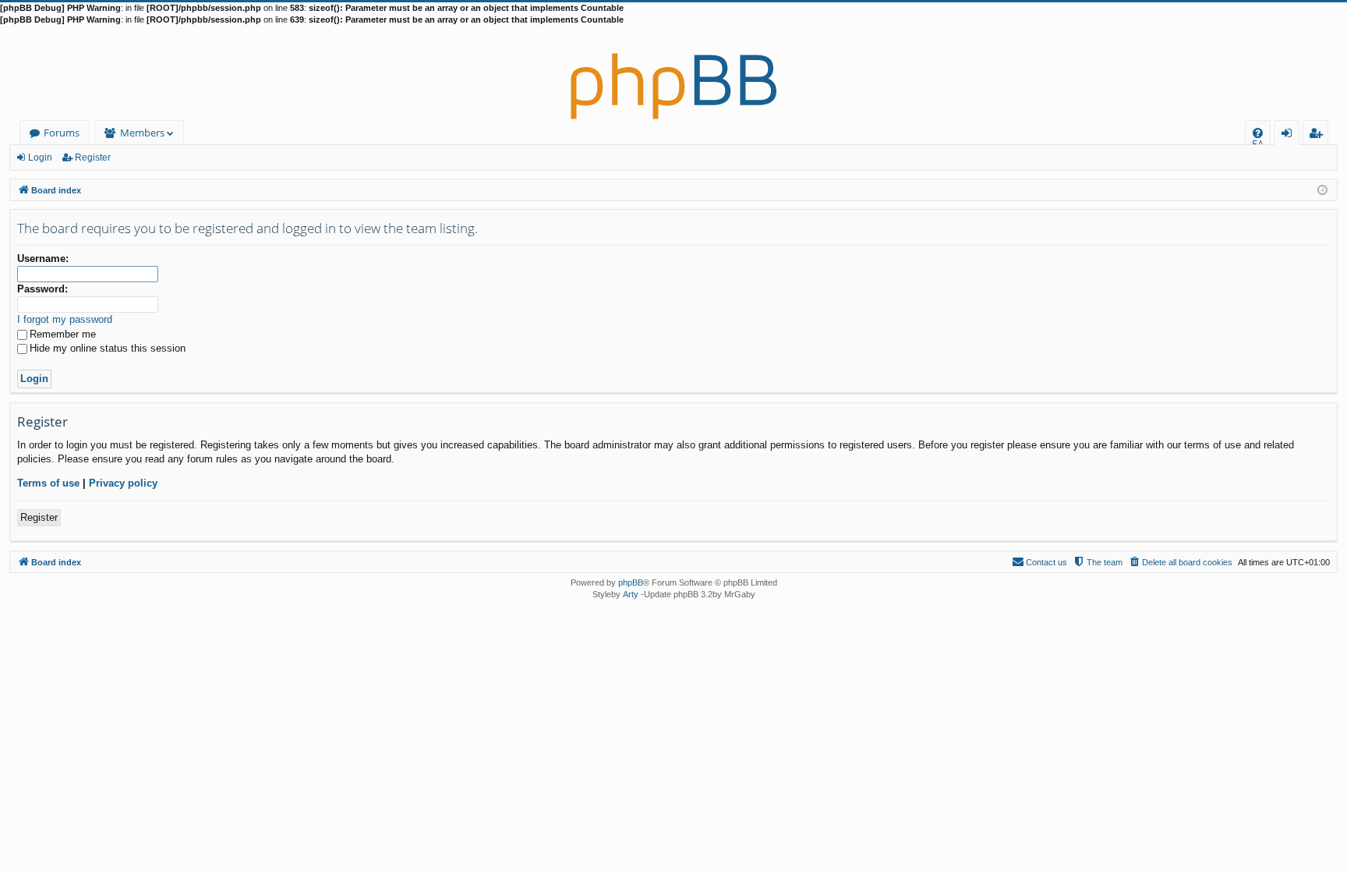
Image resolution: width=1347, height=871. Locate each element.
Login (40, 157)
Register (93, 157)
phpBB (630, 582)
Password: (42, 289)
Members (142, 133)
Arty (630, 594)
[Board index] (673, 73)
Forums (62, 133)
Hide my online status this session (108, 348)
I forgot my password (64, 319)
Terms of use (48, 483)
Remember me (63, 334)
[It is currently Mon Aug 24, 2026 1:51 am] (1322, 189)
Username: (43, 258)
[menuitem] (1258, 133)
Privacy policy (123, 483)
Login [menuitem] (1290, 135)
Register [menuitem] (1319, 135)
